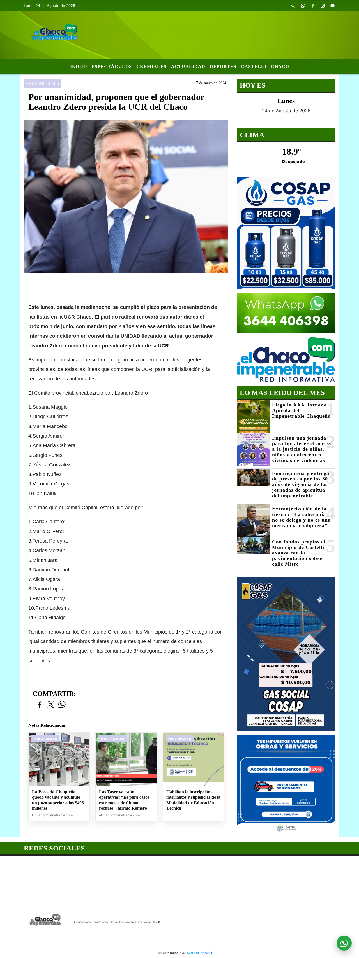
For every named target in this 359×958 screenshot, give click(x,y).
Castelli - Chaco (265, 66)
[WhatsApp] (303, 5)
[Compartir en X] (51, 704)
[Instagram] (322, 5)
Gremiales (151, 66)
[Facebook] (312, 5)
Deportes (223, 66)
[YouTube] (332, 5)
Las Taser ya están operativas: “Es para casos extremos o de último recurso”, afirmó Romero (124, 800)
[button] (293, 5)
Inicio (78, 66)
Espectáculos (111, 66)
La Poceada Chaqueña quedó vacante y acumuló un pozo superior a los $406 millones (58, 800)
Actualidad (188, 66)
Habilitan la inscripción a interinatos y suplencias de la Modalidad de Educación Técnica (193, 800)
